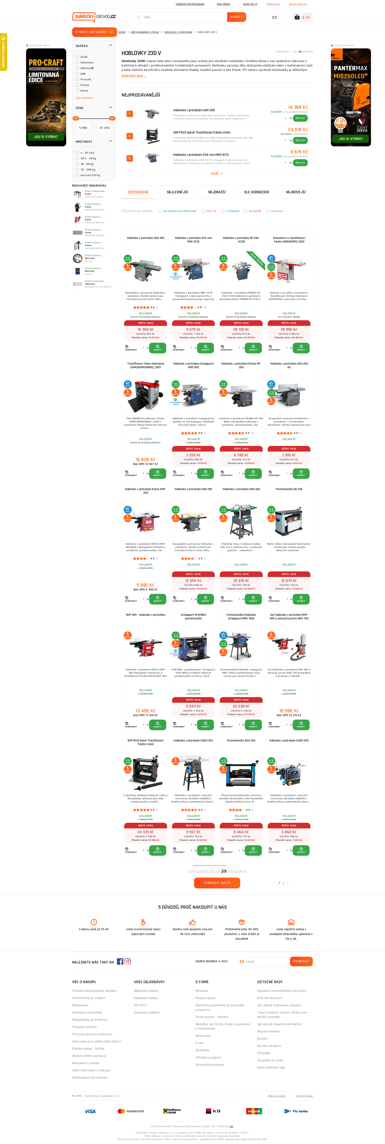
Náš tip (211, 211)
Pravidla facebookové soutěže (94, 991)
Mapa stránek (277, 1095)
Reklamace (80, 1005)
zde (231, 1126)
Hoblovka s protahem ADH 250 (193, 489)
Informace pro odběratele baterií (96, 1041)
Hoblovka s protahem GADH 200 (289, 740)
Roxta (84, 90)
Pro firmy (223, 4)
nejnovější (296, 192)
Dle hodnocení (256, 192)
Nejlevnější (177, 192)
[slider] (75, 118)
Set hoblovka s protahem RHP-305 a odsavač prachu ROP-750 (289, 617)
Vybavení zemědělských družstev (281, 991)
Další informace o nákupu (91, 1070)
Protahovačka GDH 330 (241, 740)
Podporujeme (206, 998)
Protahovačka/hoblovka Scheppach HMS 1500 (241, 617)
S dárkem (232, 211)
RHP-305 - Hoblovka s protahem (145, 615)
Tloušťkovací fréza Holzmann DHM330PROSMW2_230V (145, 365)
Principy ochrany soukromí (92, 1034)
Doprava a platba (147, 1012)
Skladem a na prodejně (180, 211)
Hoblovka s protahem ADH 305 (145, 238)
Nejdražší (217, 192)
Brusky (262, 1038)
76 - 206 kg (88, 169)
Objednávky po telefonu (90, 1020)
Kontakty (250, 4)
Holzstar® (87, 68)
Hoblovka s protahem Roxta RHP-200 (145, 491)
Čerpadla (264, 1053)
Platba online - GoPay (88, 1048)
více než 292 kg (90, 175)
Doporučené (138, 192)
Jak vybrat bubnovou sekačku (279, 1005)
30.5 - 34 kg (88, 158)
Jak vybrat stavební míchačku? (280, 1024)
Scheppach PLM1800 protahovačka (193, 617)
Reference (203, 1036)
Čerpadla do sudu (270, 1060)
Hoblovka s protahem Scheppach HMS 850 (193, 365)
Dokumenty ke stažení (88, 998)
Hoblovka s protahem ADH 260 (241, 489)
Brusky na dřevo (269, 1046)
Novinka (277, 211)
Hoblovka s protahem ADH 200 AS (289, 365)
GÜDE (84, 56)
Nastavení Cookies (85, 1063)
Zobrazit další (217, 883)
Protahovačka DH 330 (289, 489)
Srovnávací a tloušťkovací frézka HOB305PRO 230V (289, 240)
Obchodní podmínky (87, 1012)
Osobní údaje (304, 1095)
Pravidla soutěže (84, 1027)
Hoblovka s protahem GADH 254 (193, 740)
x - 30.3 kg (87, 152)
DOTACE (140, 1005)
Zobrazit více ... (134, 75)
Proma (85, 85)
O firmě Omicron (269, 998)
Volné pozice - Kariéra (212, 1017)
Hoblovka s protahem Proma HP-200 (241, 365)
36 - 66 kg (87, 163)
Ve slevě (255, 211)
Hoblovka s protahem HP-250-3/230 (241, 240)
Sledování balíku (146, 998)
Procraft (86, 79)
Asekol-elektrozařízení (89, 1056)
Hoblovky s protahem (178, 32)
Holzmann (87, 62)
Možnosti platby (146, 991)
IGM (83, 73)
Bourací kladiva (268, 1031)
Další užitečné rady (271, 1067)
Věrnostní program (190, 4)
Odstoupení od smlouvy (89, 1077)
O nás (200, 1043)
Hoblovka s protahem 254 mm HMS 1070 (193, 240)
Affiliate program (208, 1057)
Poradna (202, 991)
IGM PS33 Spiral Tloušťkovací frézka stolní (146, 742)
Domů (122, 32)
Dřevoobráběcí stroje (145, 32)
